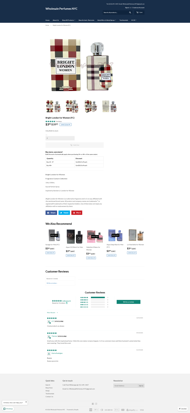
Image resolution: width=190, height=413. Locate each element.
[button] (50, 121)
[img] (52, 318)
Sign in (127, 7)
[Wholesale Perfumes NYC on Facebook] (93, 404)
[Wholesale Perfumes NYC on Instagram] (96, 404)
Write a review (52, 283)
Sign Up (141, 385)
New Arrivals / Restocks (86, 20)
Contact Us (49, 396)
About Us (56, 20)
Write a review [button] (128, 302)
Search (48, 385)
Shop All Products (68, 20)
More (133, 20)
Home (47, 20)
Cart (140, 12)
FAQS (47, 391)
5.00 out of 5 (66, 301)
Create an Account (138, 7)
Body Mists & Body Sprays (106, 20)
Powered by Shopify (72, 409)
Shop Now (49, 388)
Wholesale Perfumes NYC (61, 8)
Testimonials (123, 20)
